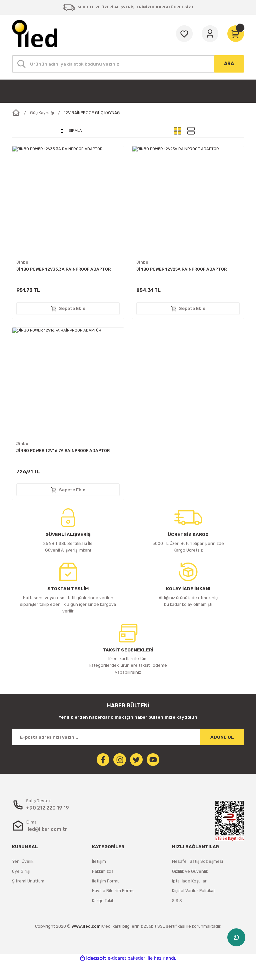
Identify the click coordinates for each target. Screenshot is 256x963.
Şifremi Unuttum (28, 880)
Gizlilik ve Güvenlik (190, 871)
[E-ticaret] (127, 958)
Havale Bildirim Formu (113, 890)
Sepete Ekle (72, 308)
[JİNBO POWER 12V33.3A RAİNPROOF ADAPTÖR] (68, 201)
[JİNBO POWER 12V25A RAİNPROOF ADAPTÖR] (188, 201)
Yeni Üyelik (22, 861)
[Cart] (235, 33)
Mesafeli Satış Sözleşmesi (197, 861)
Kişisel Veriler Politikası (194, 890)
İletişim (99, 861)
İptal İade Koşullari (190, 880)
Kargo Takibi (104, 900)
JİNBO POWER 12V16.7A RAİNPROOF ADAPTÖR (63, 450)
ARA (229, 64)
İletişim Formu (106, 880)
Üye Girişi (21, 871)
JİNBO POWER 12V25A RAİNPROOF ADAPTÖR (181, 269)
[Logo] (34, 33)
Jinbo (22, 262)
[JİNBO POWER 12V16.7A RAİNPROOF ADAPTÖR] (68, 383)
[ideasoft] (93, 958)
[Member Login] (210, 33)
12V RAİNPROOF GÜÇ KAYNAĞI (92, 112)
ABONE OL (222, 737)
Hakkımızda (103, 871)
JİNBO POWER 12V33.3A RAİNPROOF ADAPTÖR (63, 269)
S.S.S (177, 900)
